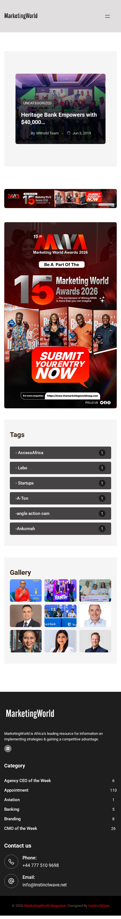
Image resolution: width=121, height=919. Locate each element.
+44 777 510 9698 (41, 865)
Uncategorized (37, 103)
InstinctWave (98, 906)
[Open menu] (107, 16)
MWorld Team (47, 133)
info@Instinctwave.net (45, 885)
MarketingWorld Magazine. (45, 906)
